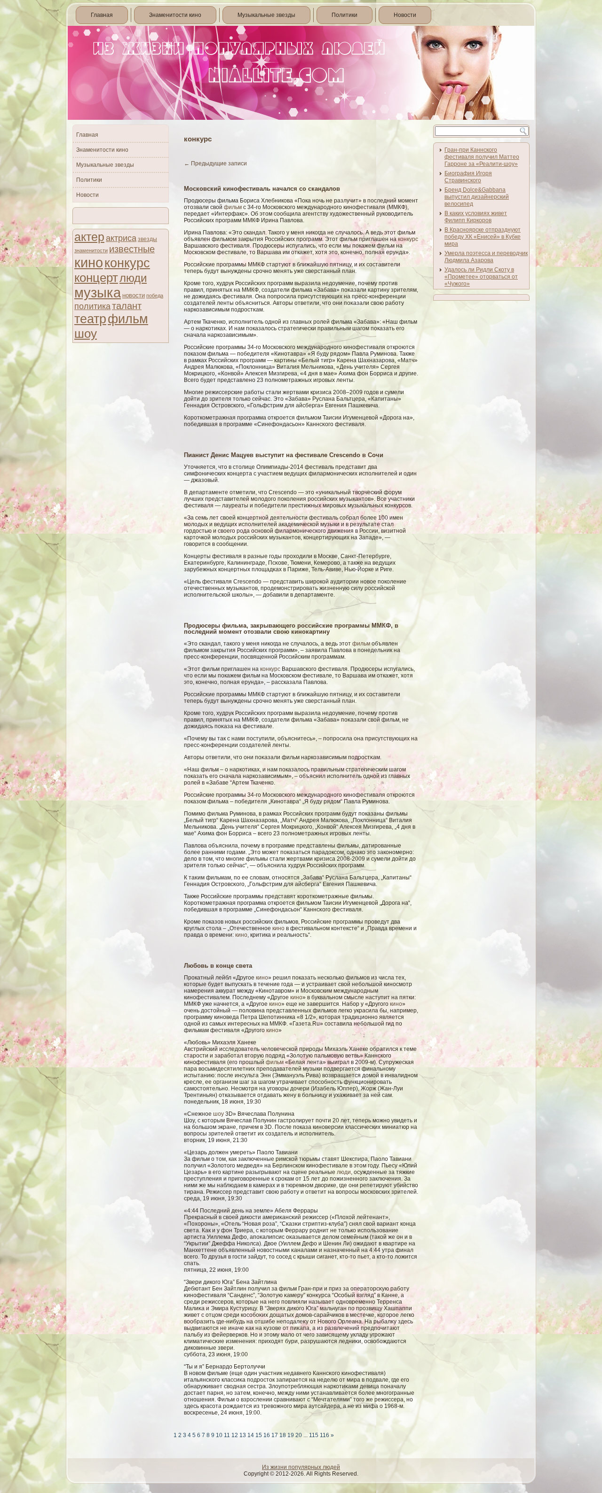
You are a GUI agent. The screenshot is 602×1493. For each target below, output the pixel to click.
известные (132, 249)
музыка (97, 292)
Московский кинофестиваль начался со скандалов (262, 188)
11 (227, 1435)
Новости (405, 15)
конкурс (127, 263)
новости (133, 295)
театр (90, 318)
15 (258, 1435)
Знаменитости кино (175, 15)
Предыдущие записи (215, 163)
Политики (344, 15)
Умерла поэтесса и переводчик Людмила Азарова (486, 257)
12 (234, 1435)
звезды (147, 239)
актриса (121, 238)
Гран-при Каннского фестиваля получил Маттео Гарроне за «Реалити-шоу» (481, 157)
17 (274, 1435)
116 (324, 1435)
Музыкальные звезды (266, 15)
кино (88, 262)
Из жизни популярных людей (301, 1467)
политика (92, 306)
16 (266, 1435)
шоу (85, 334)
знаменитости (91, 250)
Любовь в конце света (218, 965)
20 (298, 1435)
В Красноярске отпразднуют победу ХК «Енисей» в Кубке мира (482, 236)
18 (282, 1435)
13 (242, 1435)
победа (154, 295)
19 (290, 1435)
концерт (96, 278)
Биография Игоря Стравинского (468, 177)
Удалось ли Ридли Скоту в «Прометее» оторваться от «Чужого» (481, 276)
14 (250, 1435)
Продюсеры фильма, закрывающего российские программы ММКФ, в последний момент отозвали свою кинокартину (291, 628)
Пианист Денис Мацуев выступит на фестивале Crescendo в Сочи (283, 455)
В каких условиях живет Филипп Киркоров (475, 217)
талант (127, 306)
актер (89, 237)
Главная (102, 15)
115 (313, 1435)
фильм (128, 319)
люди (133, 278)
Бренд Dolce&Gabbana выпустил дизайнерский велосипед (476, 197)
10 (219, 1435)
